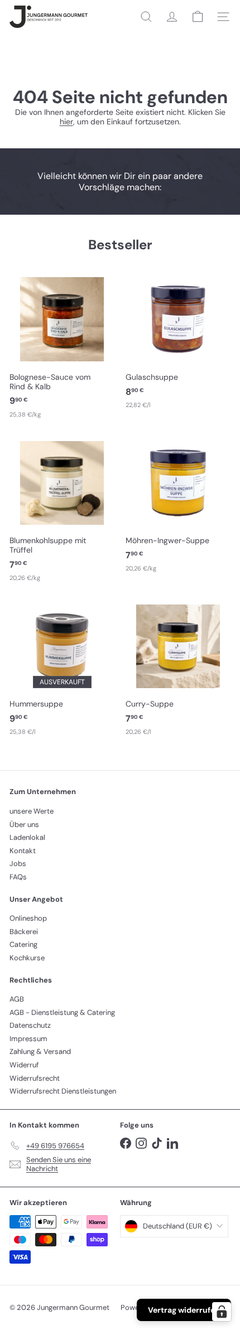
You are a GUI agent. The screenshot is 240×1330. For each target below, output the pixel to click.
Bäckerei (23, 931)
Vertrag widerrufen (184, 1310)
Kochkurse (27, 958)
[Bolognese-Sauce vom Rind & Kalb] (61, 346)
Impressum (28, 1038)
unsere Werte (31, 811)
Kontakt (22, 850)
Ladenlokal (27, 837)
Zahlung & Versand (40, 1051)
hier (66, 122)
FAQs (18, 877)
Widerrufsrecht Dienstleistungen (62, 1091)
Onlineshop (28, 918)
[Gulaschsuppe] (178, 341)
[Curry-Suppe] (178, 668)
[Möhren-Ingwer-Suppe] (178, 505)
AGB (16, 999)
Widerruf (24, 1065)
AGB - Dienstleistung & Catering (62, 1012)
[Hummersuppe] (61, 668)
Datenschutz (30, 1025)
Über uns (24, 824)
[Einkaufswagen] (197, 17)
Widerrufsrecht (34, 1078)
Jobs (17, 863)
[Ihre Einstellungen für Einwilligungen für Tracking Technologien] (221, 1311)
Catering (23, 944)
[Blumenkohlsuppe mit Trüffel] (61, 509)
